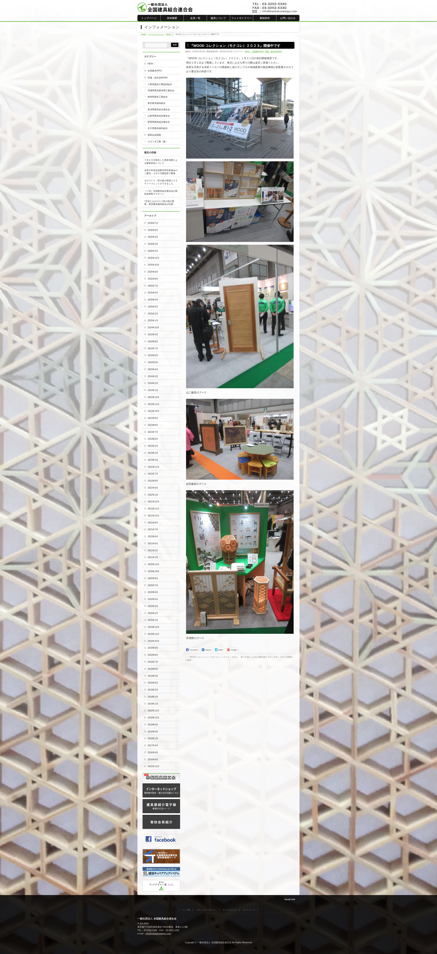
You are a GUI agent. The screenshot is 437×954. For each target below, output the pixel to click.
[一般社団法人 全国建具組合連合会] (165, 8)
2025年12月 (153, 258)
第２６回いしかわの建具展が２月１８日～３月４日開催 (267, 657)
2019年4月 (153, 682)
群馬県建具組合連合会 (159, 122)
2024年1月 (153, 390)
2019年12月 (153, 627)
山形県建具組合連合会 (159, 115)
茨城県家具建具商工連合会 (161, 90)
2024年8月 (153, 341)
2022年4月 (153, 487)
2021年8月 (153, 522)
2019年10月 (153, 641)
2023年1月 (153, 460)
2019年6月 (153, 669)
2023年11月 (153, 404)
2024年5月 (153, 362)
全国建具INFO (258, 51)
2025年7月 (153, 286)
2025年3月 (153, 306)
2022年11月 (153, 467)
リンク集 (186, 910)
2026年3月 (153, 244)
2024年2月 (153, 383)
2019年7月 (153, 662)
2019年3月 (153, 689)
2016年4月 (153, 759)
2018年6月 (153, 724)
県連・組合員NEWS (273, 51)
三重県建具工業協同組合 (160, 84)
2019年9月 (153, 648)
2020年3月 (153, 606)
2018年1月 (153, 738)
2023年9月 (153, 418)
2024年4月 (153, 369)
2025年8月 (153, 279)
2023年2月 (153, 453)
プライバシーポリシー (206, 910)
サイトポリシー (230, 910)
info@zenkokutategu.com (158, 933)
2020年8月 (153, 578)
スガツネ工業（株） (158, 141)
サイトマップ (249, 910)
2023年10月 (153, 411)
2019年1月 (153, 703)
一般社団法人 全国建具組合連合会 (214, 942)
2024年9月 (153, 334)
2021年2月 (153, 550)
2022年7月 (153, 473)
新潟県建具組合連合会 (159, 109)
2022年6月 (153, 480)
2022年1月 (153, 494)
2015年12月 (153, 766)
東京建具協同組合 (156, 103)
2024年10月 (153, 327)
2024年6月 (153, 355)
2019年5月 (153, 676)
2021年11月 (153, 508)
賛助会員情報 (154, 135)
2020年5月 (153, 599)
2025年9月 (153, 271)
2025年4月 (153, 299)
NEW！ (248, 51)
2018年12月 (153, 710)
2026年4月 (153, 237)
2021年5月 (153, 543)
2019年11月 (153, 634)
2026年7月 (153, 223)
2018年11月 (153, 717)
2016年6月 (153, 752)
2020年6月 (153, 592)
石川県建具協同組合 (158, 128)
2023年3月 (153, 446)
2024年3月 (153, 376)
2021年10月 (153, 515)
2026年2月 (153, 251)
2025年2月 (153, 313)
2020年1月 (153, 620)
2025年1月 (153, 320)
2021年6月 (153, 536)
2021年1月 (153, 557)
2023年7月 (153, 432)
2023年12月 (153, 397)
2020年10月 (153, 571)
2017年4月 (153, 745)
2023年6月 (153, 439)
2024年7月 (153, 348)
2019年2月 (153, 696)
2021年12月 (153, 501)
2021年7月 (153, 529)
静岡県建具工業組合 (158, 97)
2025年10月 (153, 264)
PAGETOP (290, 899)
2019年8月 (153, 655)
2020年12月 (153, 564)
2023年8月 (153, 425)
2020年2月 (153, 613)
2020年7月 (153, 585)
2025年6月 (153, 292)
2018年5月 (153, 731)
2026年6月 (153, 230)
